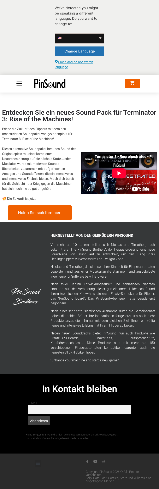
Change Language (79, 51)
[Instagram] (103, 461)
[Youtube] (95, 461)
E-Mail (32, 403)
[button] (19, 83)
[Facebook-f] (87, 461)
